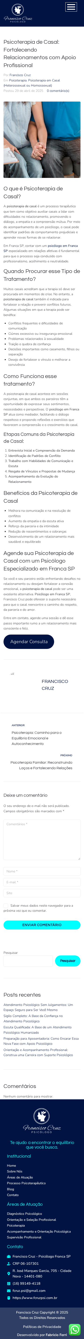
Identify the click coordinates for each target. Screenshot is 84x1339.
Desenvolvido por (42, 1335)
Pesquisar (11, 953)
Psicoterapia (18, 80)
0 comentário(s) (58, 91)
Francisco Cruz (20, 75)
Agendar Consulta (29, 642)
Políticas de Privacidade (42, 1326)
